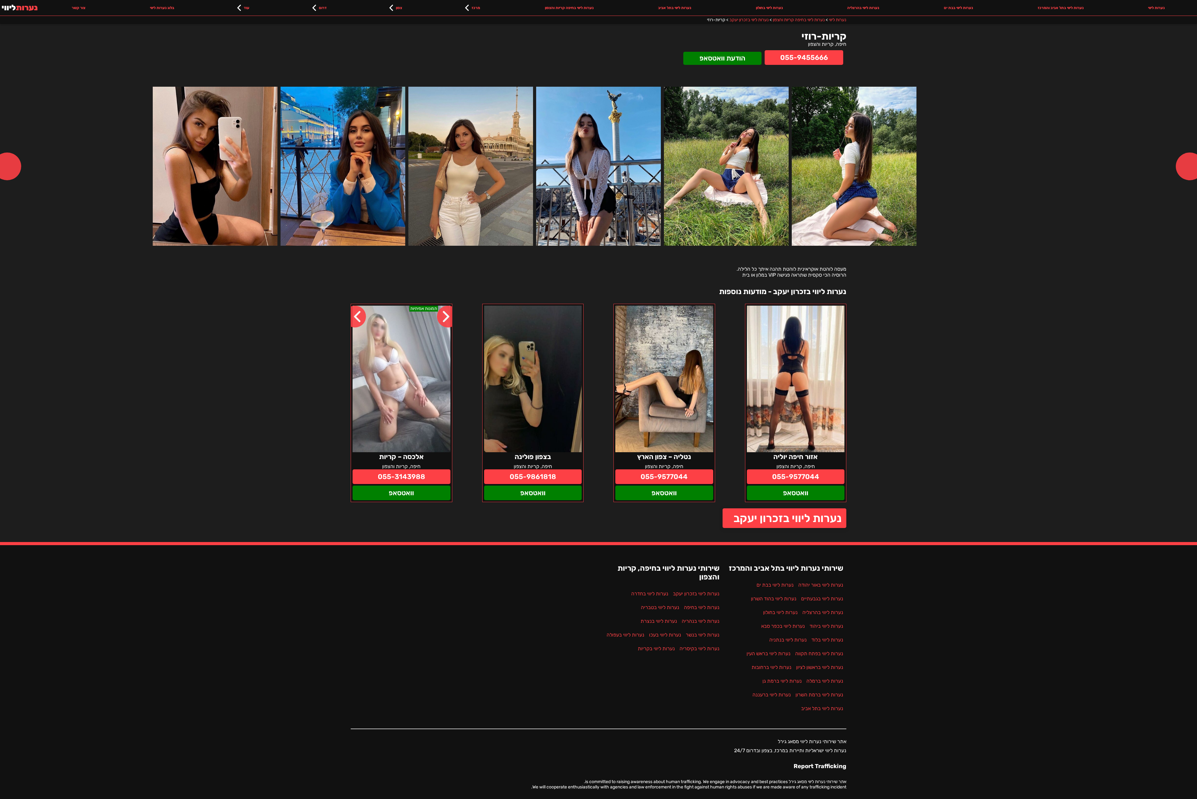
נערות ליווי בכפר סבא (783, 626)
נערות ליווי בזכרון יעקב (787, 518)
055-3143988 (401, 476)
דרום (323, 8)
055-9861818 (533, 476)
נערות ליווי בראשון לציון (819, 667)
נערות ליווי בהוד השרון (773, 599)
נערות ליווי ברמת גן (782, 681)
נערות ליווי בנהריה (700, 621)
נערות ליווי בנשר (702, 635)
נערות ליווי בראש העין (769, 653)
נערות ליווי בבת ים (958, 8)
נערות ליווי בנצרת (659, 621)
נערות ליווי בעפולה (625, 635)
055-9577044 (795, 476)
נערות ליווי (1156, 8)
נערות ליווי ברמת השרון (819, 695)
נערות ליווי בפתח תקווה (819, 653)
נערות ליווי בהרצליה (863, 8)
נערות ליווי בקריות (656, 648)
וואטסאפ (795, 493)
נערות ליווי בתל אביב (674, 8)
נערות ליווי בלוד (827, 640)
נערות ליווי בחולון (769, 8)
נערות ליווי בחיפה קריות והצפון (569, 8)
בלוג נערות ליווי (162, 8)
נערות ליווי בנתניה (788, 640)
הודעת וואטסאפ (722, 58)
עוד (246, 8)
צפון (399, 8)
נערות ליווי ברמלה (824, 681)
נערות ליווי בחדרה (649, 594)
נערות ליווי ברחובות (771, 667)
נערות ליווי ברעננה (771, 695)
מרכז (476, 8)
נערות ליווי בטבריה (660, 607)
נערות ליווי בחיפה (701, 607)
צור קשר (78, 8)
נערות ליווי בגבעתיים (822, 599)
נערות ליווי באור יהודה (820, 585)
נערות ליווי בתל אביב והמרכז (1061, 8)
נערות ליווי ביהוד (826, 626)
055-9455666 (804, 57)
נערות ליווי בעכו (665, 635)
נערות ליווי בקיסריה (699, 648)
